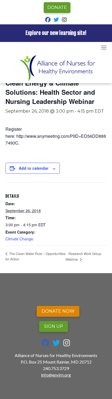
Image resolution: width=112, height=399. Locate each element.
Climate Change (19, 238)
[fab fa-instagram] (64, 20)
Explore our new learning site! (56, 33)
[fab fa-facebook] (48, 20)
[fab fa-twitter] (56, 20)
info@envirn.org (56, 374)
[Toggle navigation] (103, 47)
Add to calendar (33, 168)
